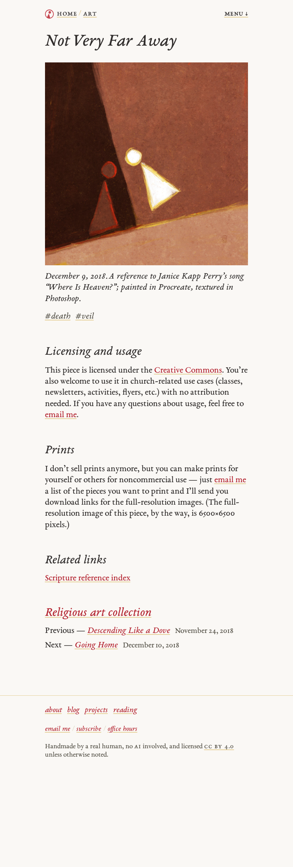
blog (73, 710)
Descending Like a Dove (128, 630)
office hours (122, 729)
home (67, 14)
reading (125, 710)
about (53, 710)
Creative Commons (188, 370)
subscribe (88, 729)
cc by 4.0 (219, 746)
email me (61, 415)
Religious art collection (98, 613)
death (58, 316)
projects (96, 710)
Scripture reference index (87, 578)
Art (90, 14)
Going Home (96, 645)
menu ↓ (236, 14)
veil (85, 316)
